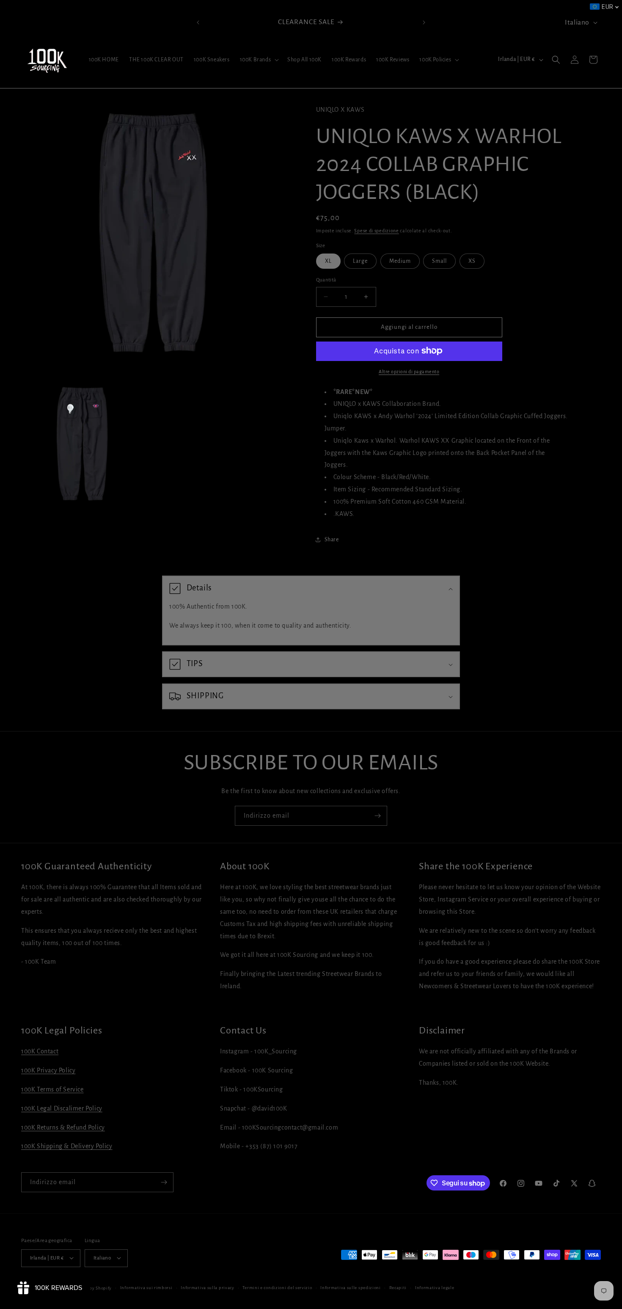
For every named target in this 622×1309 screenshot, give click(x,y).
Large (360, 261)
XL (328, 261)
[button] (259, 60)
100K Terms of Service (52, 1089)
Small (439, 261)
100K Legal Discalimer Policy (61, 1108)
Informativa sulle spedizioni (350, 1287)
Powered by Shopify (91, 1287)
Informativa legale (434, 1287)
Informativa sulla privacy (207, 1287)
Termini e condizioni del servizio (277, 1287)
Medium (400, 261)
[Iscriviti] (377, 816)
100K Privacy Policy (48, 1070)
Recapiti (398, 1287)
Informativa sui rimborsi (146, 1287)
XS (472, 261)
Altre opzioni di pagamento (409, 371)
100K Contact (39, 1051)
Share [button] (332, 539)
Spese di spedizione (376, 230)
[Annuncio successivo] (424, 22)
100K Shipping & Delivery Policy (67, 1146)
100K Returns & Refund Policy (63, 1127)
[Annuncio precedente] (198, 22)
